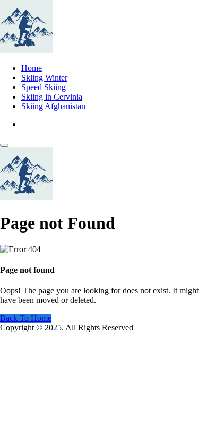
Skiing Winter (44, 77)
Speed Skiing (43, 87)
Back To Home (25, 318)
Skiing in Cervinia (51, 96)
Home (31, 68)
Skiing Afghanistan (53, 106)
